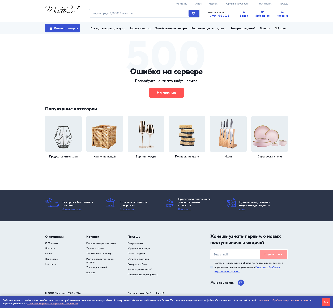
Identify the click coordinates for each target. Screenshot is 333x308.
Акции (242, 209)
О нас (198, 3)
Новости (213, 3)
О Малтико (51, 243)
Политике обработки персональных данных (52, 303)
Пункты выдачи (127, 209)
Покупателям (264, 3)
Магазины (181, 3)
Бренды (90, 272)
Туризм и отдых (95, 248)
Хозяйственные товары (99, 253)
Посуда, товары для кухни (101, 243)
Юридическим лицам (237, 3)
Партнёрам (51, 259)
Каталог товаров (66, 28)
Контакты (50, 264)
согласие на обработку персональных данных (283, 300)
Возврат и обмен (137, 264)
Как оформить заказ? (140, 269)
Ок (326, 302)
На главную (166, 93)
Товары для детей (96, 267)
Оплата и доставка (71, 209)
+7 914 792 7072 (218, 15)
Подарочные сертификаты (143, 274)
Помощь (283, 3)
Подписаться (273, 254)
